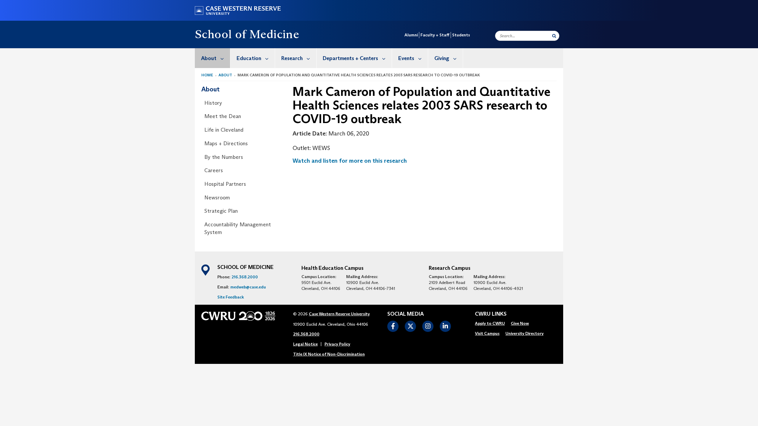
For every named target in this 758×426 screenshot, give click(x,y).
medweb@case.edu (248, 287)
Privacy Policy (337, 344)
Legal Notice (305, 344)
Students (461, 35)
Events (406, 58)
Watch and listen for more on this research (350, 160)
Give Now (520, 323)
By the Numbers (223, 157)
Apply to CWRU (490, 323)
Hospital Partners (225, 184)
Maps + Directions (226, 143)
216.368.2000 (245, 277)
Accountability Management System (237, 228)
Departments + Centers (350, 58)
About (208, 58)
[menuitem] (212, 58)
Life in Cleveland (223, 130)
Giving (441, 58)
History (213, 103)
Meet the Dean (222, 116)
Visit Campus (487, 333)
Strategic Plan (221, 211)
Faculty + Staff (434, 35)
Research (292, 58)
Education (249, 58)
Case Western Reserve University (339, 314)
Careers (213, 170)
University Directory (524, 333)
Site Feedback (230, 297)
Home (207, 75)
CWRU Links (491, 314)
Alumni (411, 35)
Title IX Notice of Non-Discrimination (329, 354)
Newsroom (217, 197)
